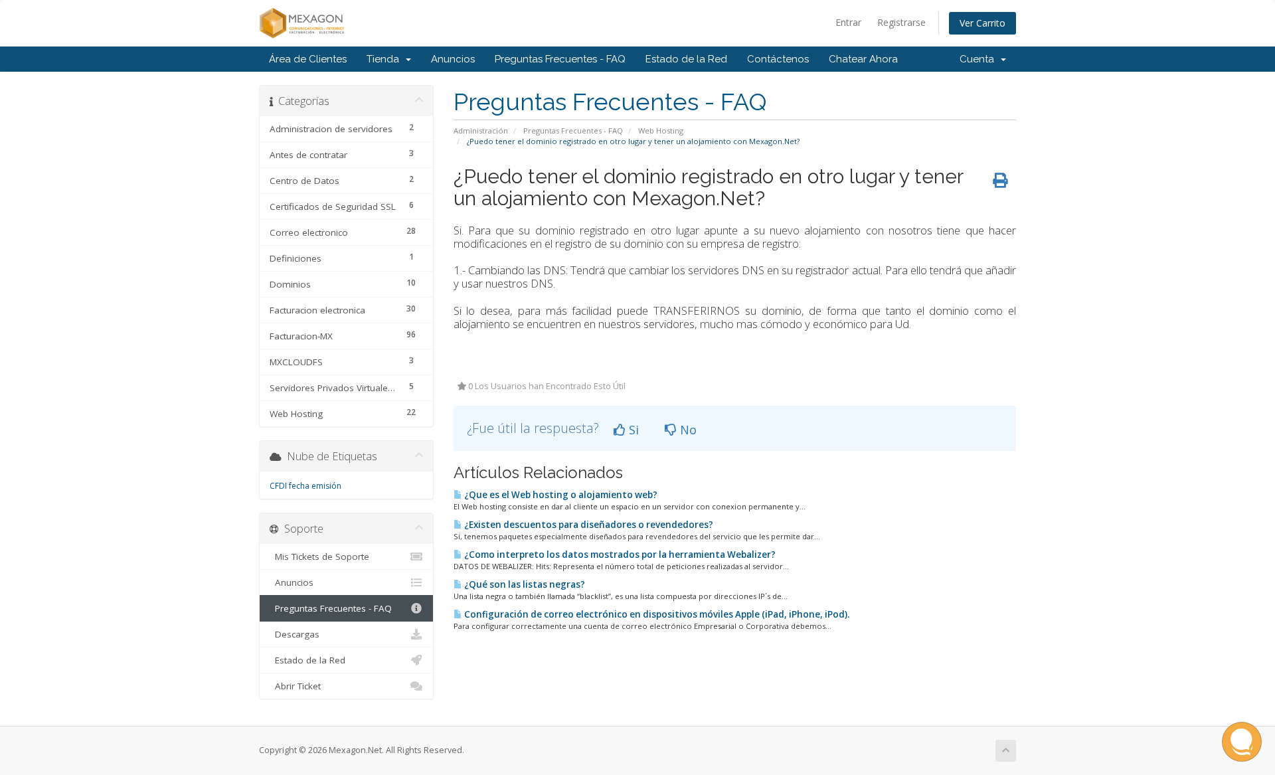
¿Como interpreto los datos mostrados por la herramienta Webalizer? (619, 554)
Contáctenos (778, 59)
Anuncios (453, 59)
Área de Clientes (308, 59)
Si (632, 430)
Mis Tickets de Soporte (319, 556)
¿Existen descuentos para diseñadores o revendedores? (587, 525)
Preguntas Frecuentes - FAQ (560, 59)
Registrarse (901, 22)
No (687, 430)
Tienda (385, 59)
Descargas (294, 634)
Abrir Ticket (295, 686)
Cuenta (979, 59)
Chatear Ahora (863, 59)
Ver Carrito (982, 23)
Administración (481, 130)
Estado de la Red (686, 59)
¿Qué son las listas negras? (523, 584)
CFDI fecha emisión (305, 485)
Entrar (848, 22)
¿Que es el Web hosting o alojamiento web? (559, 495)
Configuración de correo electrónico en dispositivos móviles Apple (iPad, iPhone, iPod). (655, 614)
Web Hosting (660, 130)
